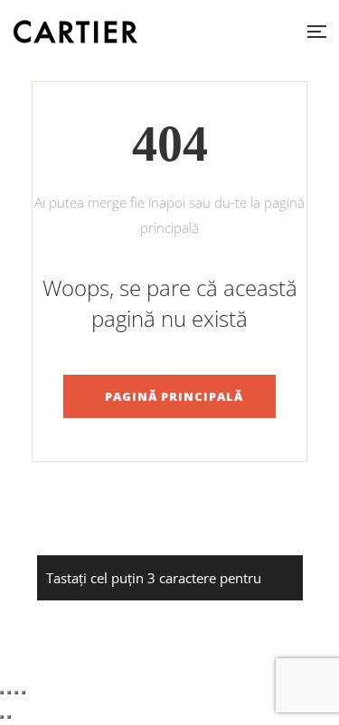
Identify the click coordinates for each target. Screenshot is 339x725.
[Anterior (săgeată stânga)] (2, 717)
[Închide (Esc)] (23, 692)
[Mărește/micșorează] (2, 692)
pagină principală (174, 396)
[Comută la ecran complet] (9, 692)
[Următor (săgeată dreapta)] (9, 717)
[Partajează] (16, 692)
